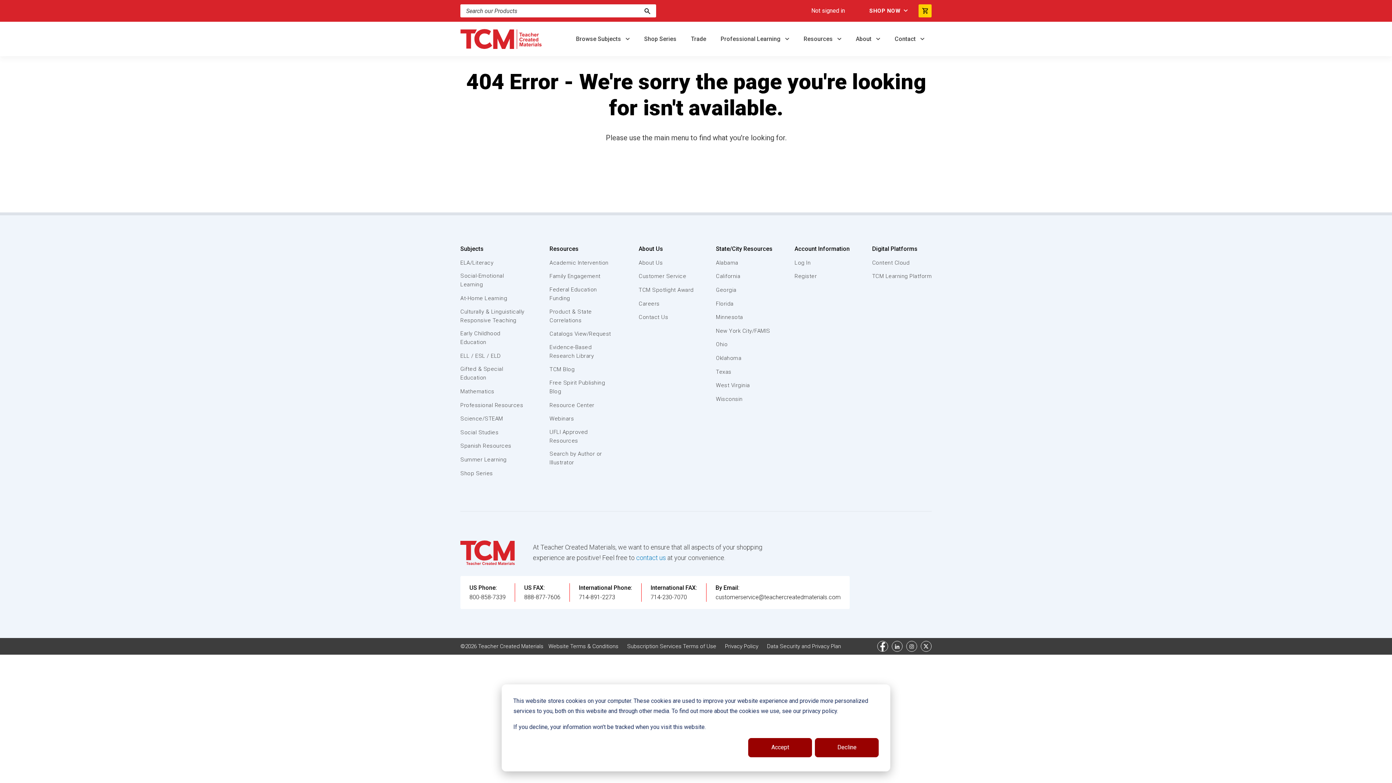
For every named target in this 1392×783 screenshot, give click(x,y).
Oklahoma (728, 358)
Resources (819, 39)
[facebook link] (882, 646)
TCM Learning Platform (902, 276)
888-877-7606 (542, 597)
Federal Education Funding (573, 294)
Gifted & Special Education (481, 373)
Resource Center (572, 405)
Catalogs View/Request (580, 334)
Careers (649, 304)
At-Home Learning (483, 298)
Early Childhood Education (480, 337)
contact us (651, 558)
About (864, 39)
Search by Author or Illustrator (576, 458)
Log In (803, 263)
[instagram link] (911, 646)
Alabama (727, 263)
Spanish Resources (485, 446)
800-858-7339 (487, 597)
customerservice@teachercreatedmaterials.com (778, 597)
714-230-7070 (669, 597)
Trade (698, 39)
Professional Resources (491, 405)
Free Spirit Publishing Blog (577, 387)
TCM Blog (562, 369)
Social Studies (479, 432)
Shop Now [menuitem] (884, 11)
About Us (651, 248)
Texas (724, 372)
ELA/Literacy (476, 263)
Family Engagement (575, 276)
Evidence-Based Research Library (572, 351)
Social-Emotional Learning (482, 280)
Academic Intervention (579, 263)
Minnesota (729, 317)
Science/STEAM (481, 418)
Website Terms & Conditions (583, 646)
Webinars (562, 418)
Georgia (726, 290)
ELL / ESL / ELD (480, 356)
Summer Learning (483, 459)
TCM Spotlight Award (666, 290)
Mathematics (477, 391)
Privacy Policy (741, 646)
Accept (780, 747)
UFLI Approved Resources (569, 436)
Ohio (722, 344)
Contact (906, 39)
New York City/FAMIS (743, 331)
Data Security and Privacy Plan (804, 646)
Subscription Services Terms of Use (671, 646)
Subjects (472, 248)
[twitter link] (926, 646)
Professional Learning (751, 39)
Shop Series (660, 39)
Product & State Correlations (571, 316)
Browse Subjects (599, 39)
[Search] (647, 10)
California (728, 276)
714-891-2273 (597, 597)
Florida (725, 304)
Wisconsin (729, 399)
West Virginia (733, 385)
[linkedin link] (897, 646)
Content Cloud (891, 263)
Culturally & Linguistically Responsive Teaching (492, 316)
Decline (847, 747)
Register (806, 276)
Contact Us (653, 317)
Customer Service (662, 276)
